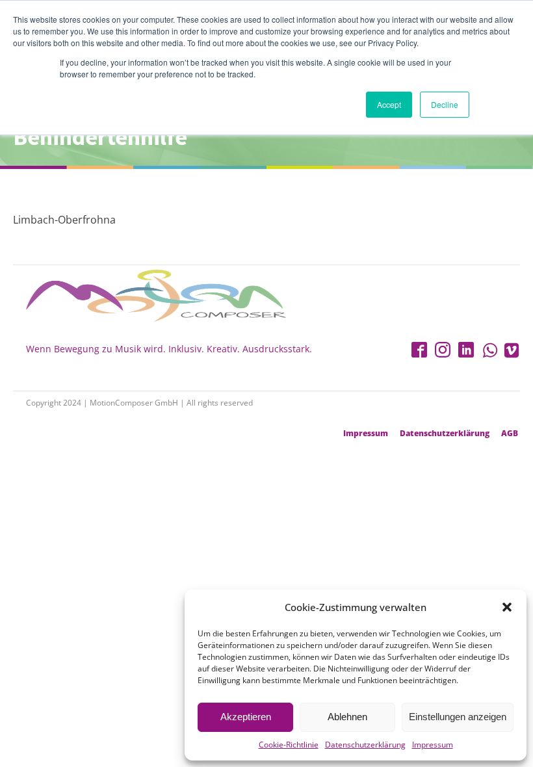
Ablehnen (347, 716)
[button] (507, 607)
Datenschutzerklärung (365, 744)
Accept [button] (389, 104)
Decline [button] (444, 104)
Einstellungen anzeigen (457, 716)
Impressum (432, 744)
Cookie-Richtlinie (288, 744)
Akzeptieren (245, 716)
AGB (509, 433)
